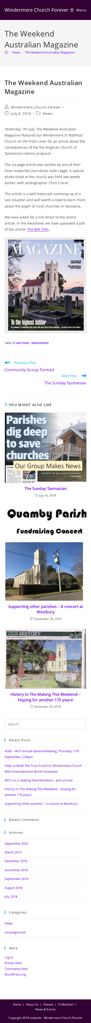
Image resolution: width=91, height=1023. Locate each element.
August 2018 (13, 888)
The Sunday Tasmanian (46, 488)
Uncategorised (15, 932)
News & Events (45, 1009)
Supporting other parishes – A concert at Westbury (45, 609)
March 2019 (13, 852)
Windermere (40, 343)
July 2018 (11, 896)
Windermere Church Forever (36, 10)
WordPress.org (15, 974)
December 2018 (16, 861)
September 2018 (16, 879)
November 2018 (16, 870)
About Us (32, 1004)
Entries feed (13, 963)
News (47, 113)
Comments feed (16, 969)
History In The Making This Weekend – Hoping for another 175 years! (45, 697)
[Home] (6, 52)
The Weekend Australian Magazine (49, 52)
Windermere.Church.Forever (36, 107)
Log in (9, 957)
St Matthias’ (66, 1004)
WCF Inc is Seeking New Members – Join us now (39, 780)
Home (17, 1004)
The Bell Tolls (38, 229)
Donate (48, 1004)
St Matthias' (21, 343)
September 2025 (16, 843)
